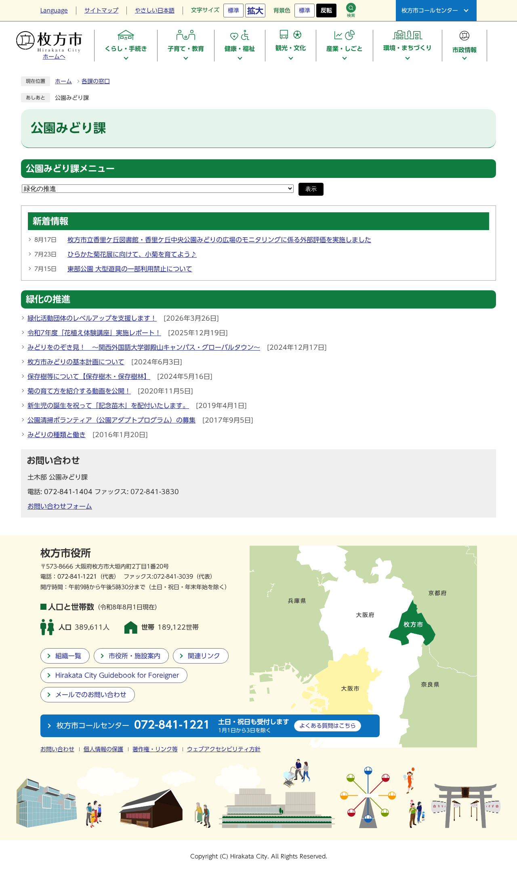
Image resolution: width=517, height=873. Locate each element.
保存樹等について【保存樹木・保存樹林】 (88, 376)
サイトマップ (101, 10)
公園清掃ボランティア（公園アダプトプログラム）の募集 (111, 420)
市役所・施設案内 (134, 656)
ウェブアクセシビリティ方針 (224, 749)
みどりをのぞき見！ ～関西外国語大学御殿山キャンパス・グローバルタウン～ (143, 347)
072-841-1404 (68, 491)
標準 (233, 10)
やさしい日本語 (154, 10)
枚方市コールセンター (429, 10)
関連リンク (204, 656)
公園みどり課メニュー (70, 168)
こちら (327, 726)
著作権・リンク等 (155, 749)
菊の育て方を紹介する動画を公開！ (79, 391)
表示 (311, 189)
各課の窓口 (96, 81)
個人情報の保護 (103, 749)
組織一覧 (68, 656)
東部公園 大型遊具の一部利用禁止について (129, 269)
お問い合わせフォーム (59, 506)
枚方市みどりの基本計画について (75, 362)
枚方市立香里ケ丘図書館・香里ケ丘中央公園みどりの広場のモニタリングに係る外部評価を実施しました (219, 240)
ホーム (63, 81)
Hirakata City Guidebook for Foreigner (117, 675)
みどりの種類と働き (56, 434)
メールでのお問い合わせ (90, 694)
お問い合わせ (57, 749)
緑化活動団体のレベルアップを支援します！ (92, 318)
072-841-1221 (77, 576)
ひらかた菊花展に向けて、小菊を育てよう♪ (132, 254)
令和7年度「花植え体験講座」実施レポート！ (94, 333)
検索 (351, 15)
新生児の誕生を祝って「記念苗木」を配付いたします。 (108, 405)
